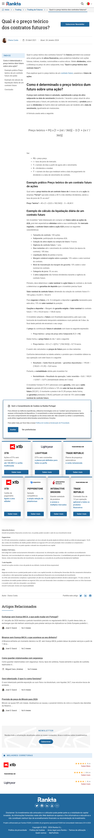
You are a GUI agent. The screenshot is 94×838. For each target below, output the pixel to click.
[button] (3, 4)
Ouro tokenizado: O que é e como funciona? (21, 678)
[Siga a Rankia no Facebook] (42, 806)
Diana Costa (13, 40)
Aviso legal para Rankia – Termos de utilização (67, 830)
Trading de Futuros (35, 10)
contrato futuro (67, 73)
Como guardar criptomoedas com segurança (22, 658)
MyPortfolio (54, 833)
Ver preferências (29, 430)
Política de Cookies (42, 423)
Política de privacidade (17, 830)
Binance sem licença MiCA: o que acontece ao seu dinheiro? (29, 637)
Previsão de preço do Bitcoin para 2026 (20, 699)
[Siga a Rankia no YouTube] (52, 806)
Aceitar (13, 430)
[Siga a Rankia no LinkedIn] (47, 806)
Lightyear (41, 453)
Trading (18, 10)
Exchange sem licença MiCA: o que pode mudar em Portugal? (30, 617)
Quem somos (41, 833)
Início (7, 10)
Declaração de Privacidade (59, 423)
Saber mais (16, 472)
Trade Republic (75, 453)
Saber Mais (85, 766)
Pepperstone (35, 488)
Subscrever (46, 742)
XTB (6, 453)
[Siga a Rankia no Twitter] (37, 806)
